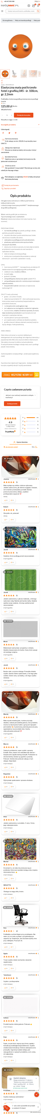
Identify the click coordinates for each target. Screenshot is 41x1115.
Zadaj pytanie (12, 404)
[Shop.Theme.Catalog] (2, 11)
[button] (14, 442)
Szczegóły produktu (20, 124)
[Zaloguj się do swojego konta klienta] (29, 5)
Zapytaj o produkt (10, 188)
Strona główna (7, 20)
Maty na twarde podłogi (23, 20)
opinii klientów (10, 425)
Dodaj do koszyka (23, 115)
